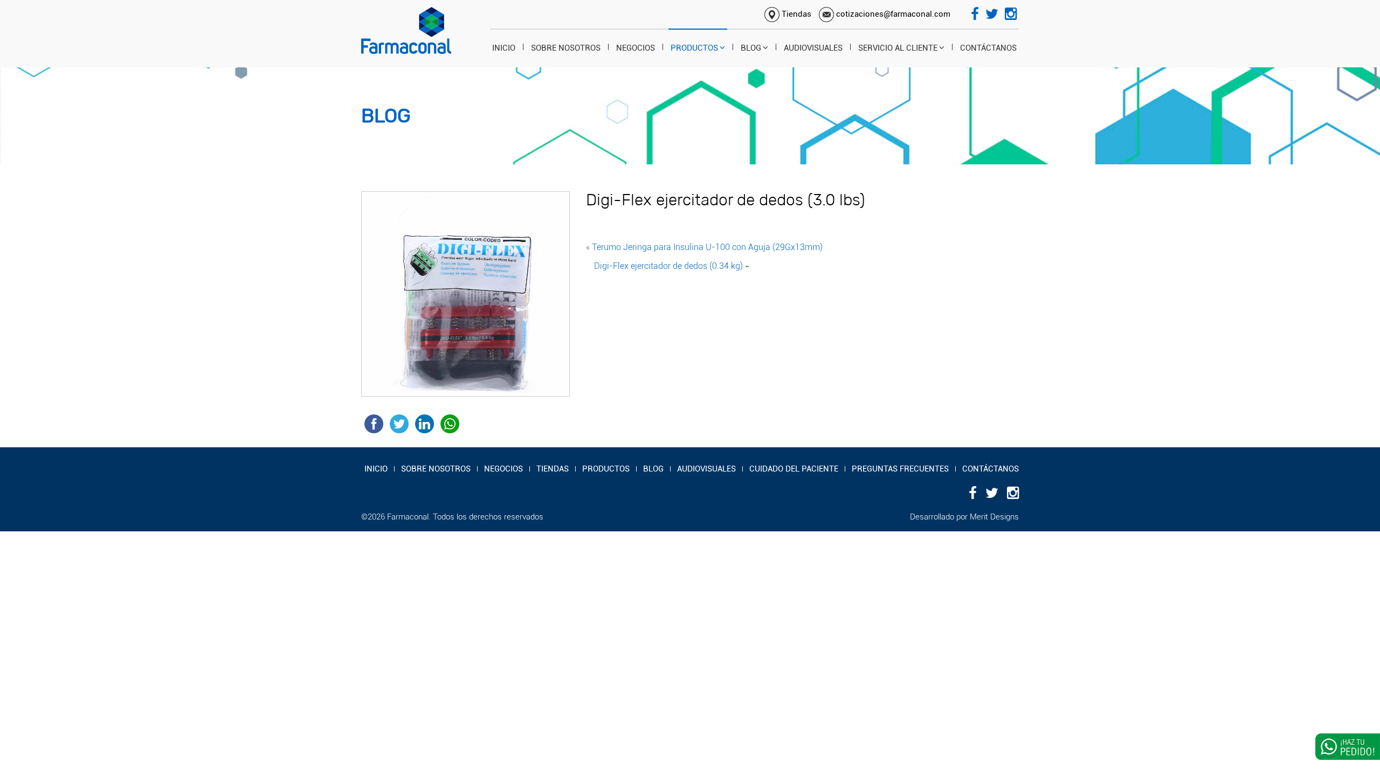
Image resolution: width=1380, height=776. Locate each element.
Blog (751, 48)
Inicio (503, 48)
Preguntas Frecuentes (900, 469)
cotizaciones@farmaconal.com (892, 14)
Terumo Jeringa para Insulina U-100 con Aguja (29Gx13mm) (707, 247)
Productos (694, 48)
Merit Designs (994, 517)
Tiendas (795, 14)
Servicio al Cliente (897, 48)
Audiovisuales (813, 48)
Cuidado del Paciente (793, 469)
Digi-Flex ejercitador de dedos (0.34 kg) (668, 266)
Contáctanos (988, 48)
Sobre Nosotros (566, 48)
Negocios (635, 48)
